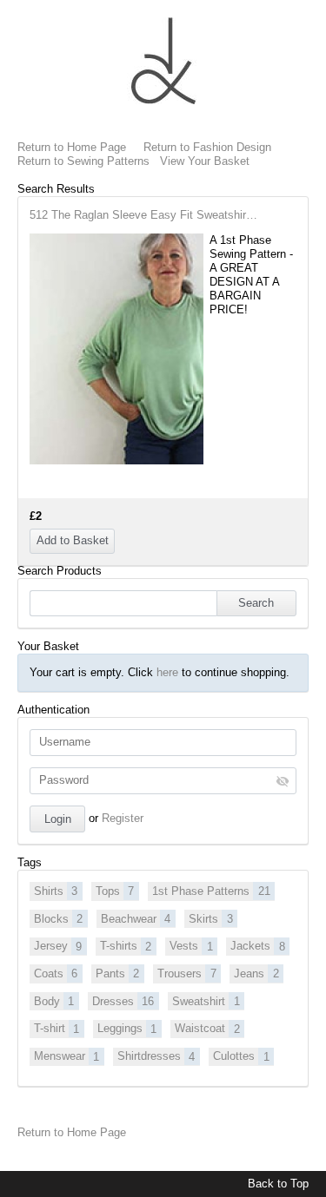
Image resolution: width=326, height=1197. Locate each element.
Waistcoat (207, 1028)
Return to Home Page (71, 147)
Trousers (186, 973)
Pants (117, 973)
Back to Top (278, 1183)
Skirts (210, 918)
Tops (115, 891)
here (167, 672)
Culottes (241, 1055)
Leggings (126, 1028)
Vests (191, 945)
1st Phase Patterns (210, 891)
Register (122, 818)
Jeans (256, 973)
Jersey (58, 945)
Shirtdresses (156, 1055)
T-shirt (56, 1028)
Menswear (66, 1055)
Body (54, 1001)
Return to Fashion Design (207, 147)
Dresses (123, 1001)
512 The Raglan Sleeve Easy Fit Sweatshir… (143, 214)
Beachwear (135, 918)
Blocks (58, 918)
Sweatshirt (205, 1001)
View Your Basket (204, 161)
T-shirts (125, 945)
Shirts (55, 891)
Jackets (257, 945)
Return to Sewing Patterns (83, 161)
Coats (55, 973)
